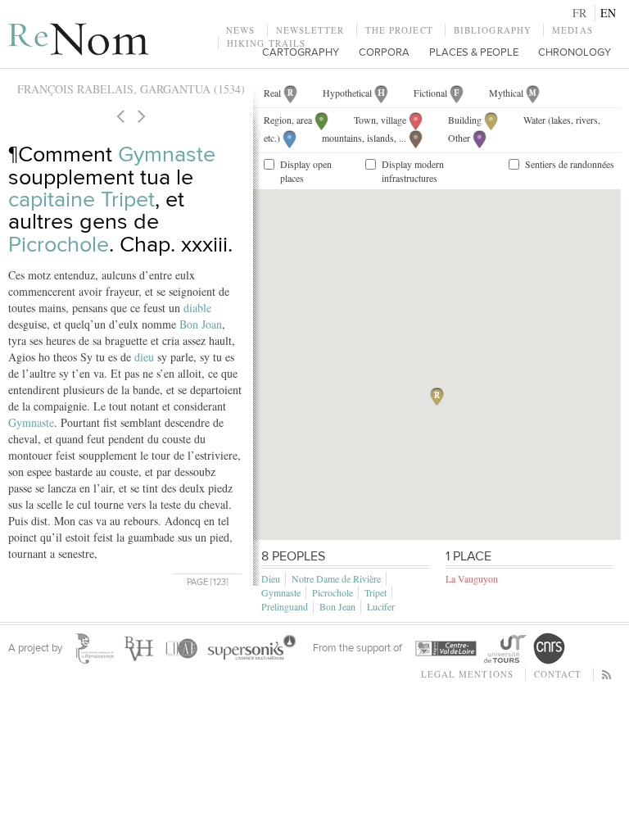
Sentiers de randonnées (569, 163)
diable (197, 307)
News (240, 30)
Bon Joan (200, 324)
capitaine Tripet (81, 199)
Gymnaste (166, 154)
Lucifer (381, 606)
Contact (557, 674)
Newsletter (310, 30)
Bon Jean (337, 606)
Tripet (375, 592)
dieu (144, 357)
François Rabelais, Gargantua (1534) (131, 89)
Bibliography (493, 30)
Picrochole (58, 245)
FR (579, 12)
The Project (399, 30)
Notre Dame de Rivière (336, 578)
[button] (436, 396)
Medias (572, 30)
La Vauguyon (472, 578)
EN (608, 12)
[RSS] (607, 674)
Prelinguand (284, 606)
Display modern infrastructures (413, 170)
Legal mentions (467, 674)
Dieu (270, 578)
